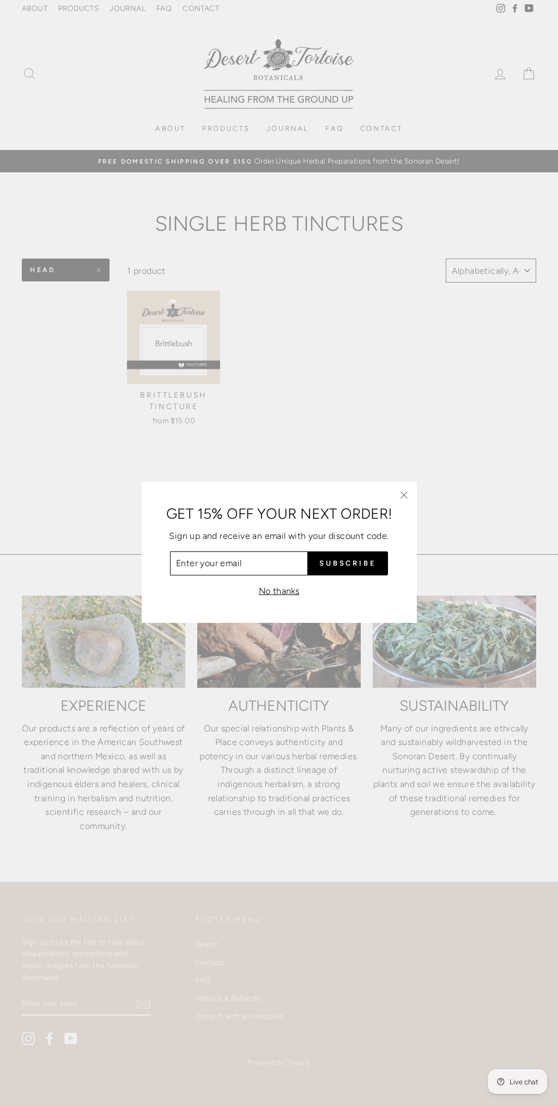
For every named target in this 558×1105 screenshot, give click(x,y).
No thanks (279, 591)
